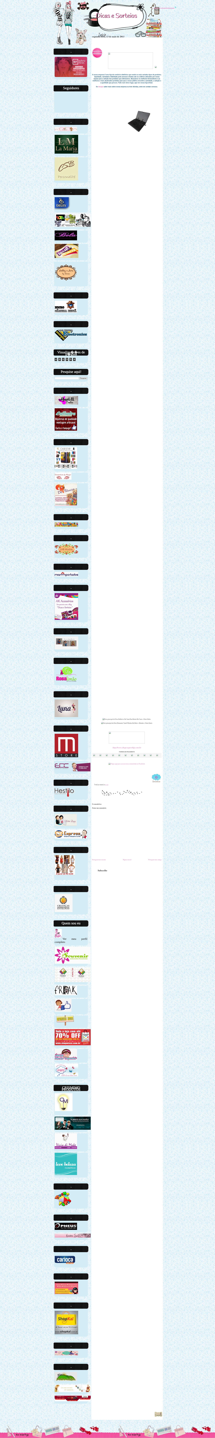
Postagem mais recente (99, 860)
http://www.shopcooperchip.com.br (127, 747)
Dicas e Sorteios (116, 16)
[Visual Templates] (158, 1414)
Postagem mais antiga (154, 860)
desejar (100, 86)
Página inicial (127, 860)
